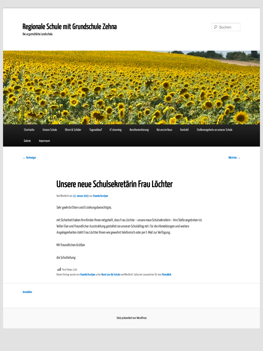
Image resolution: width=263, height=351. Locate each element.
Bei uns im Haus (164, 130)
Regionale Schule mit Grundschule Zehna (70, 27)
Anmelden (27, 292)
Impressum (44, 141)
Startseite (29, 130)
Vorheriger (29, 157)
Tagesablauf (95, 130)
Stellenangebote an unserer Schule (214, 130)
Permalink (166, 274)
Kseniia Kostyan (100, 196)
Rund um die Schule (110, 274)
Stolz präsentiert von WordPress (132, 318)
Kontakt (184, 130)
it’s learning (115, 130)
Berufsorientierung (139, 130)
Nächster (234, 157)
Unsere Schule (50, 130)
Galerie (27, 141)
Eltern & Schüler (73, 130)
